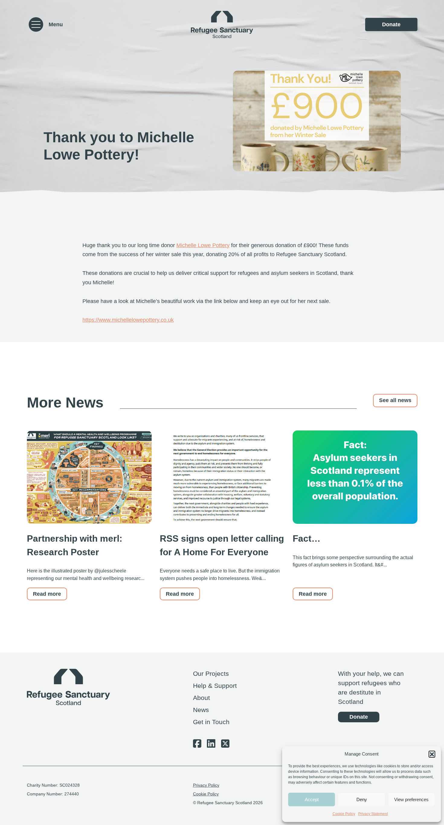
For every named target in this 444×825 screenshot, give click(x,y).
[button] (432, 754)
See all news (395, 400)
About (201, 697)
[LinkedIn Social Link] (211, 745)
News (201, 709)
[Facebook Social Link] (197, 745)
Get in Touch (211, 721)
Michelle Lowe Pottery (203, 245)
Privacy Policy (206, 785)
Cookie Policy (344, 814)
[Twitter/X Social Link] (225, 745)
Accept (312, 799)
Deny (361, 799)
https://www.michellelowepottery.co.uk (128, 320)
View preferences (411, 799)
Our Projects (211, 673)
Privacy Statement (373, 814)
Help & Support (215, 685)
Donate (391, 24)
